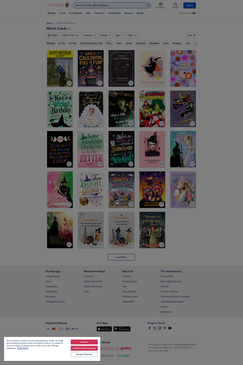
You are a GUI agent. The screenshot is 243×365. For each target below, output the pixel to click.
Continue (84, 342)
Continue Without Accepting (84, 348)
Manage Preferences (84, 354)
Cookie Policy (22, 348)
